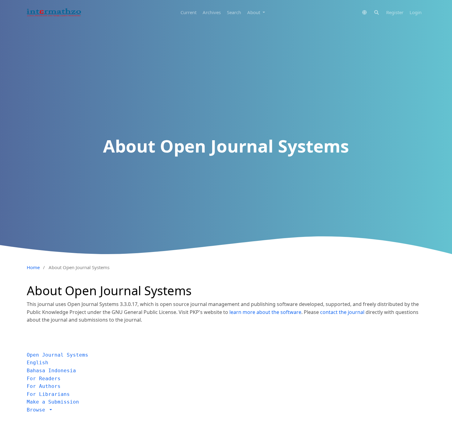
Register (394, 12)
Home (33, 267)
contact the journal (342, 312)
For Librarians (48, 394)
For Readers (44, 378)
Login (416, 12)
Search (234, 12)
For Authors (44, 386)
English (37, 362)
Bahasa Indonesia (51, 370)
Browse (37, 410)
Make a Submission (53, 402)
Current (188, 12)
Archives (212, 12)
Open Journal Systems (57, 355)
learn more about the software (265, 312)
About (254, 12)
